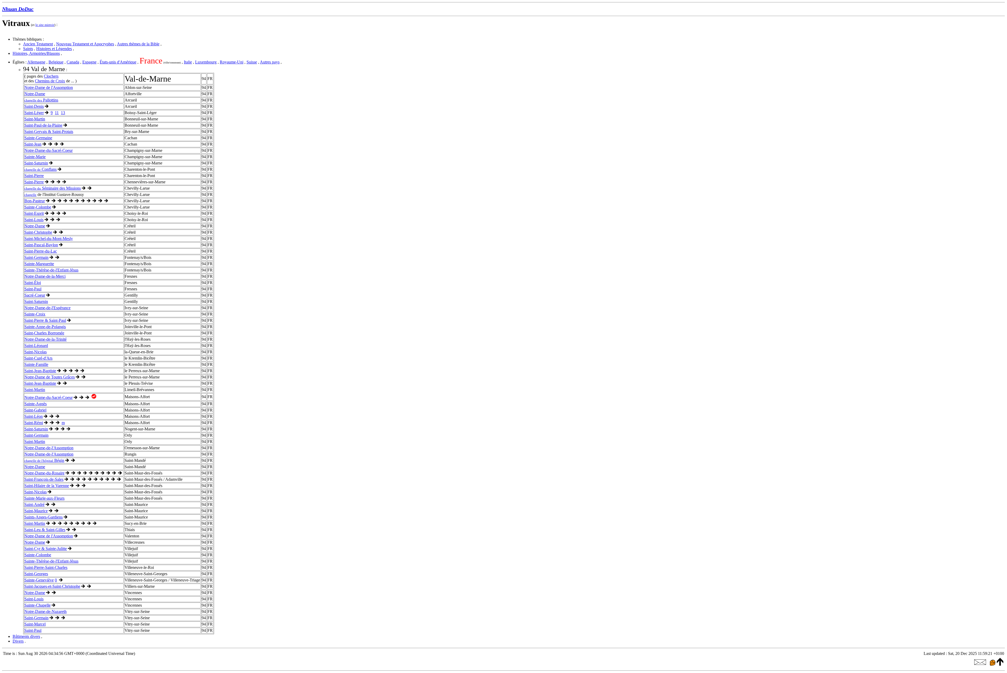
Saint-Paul (32, 289)
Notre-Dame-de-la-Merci (45, 276)
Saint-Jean (32, 144)
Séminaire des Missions (52, 188)
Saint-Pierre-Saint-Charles (45, 567)
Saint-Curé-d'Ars (38, 358)
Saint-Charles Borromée (44, 333)
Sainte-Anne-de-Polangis (45, 326)
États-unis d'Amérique (118, 62)
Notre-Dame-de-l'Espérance (47, 308)
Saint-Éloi (32, 282)
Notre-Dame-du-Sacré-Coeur (48, 150)
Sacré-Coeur (34, 295)
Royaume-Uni (231, 62)
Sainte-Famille (36, 364)
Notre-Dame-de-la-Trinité (45, 339)
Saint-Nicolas (35, 352)
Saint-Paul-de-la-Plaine (43, 125)
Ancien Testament (38, 44)
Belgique (56, 62)
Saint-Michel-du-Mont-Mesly (48, 238)
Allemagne (36, 62)
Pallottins (41, 100)
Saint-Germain (36, 257)
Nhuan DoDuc (18, 9)
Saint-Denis (34, 106)
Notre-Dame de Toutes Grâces (49, 377)
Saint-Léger (34, 112)
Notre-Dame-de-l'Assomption (48, 448)
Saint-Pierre (34, 175)
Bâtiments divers (26, 636)
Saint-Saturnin (36, 163)
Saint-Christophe (38, 232)
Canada (73, 62)
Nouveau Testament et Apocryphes (85, 44)
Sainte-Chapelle (37, 605)
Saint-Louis (34, 219)
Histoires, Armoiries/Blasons (36, 53)
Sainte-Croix (34, 314)
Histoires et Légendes (54, 48)
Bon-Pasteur (34, 201)
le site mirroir (44, 25)
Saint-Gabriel (35, 410)
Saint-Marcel (35, 624)
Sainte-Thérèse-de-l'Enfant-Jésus (51, 270)
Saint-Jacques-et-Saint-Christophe (52, 586)
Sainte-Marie (35, 156)
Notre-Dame (34, 94)
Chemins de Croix (50, 81)
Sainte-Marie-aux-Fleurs (44, 498)
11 (57, 112)
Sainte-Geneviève (39, 580)
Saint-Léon (33, 416)
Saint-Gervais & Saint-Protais (48, 131)
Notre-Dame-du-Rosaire (44, 473)
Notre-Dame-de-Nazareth (45, 611)
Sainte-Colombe (37, 207)
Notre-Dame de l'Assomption (48, 87)
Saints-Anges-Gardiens (43, 517)
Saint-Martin (34, 119)
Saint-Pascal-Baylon (41, 245)
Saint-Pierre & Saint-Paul (45, 320)
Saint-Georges (36, 573)
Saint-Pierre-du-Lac (40, 251)
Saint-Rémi (33, 422)
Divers (18, 641)
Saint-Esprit (34, 213)
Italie (188, 62)
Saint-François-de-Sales (43, 479)
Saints (28, 48)
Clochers (51, 76)
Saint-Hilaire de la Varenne (46, 485)
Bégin (44, 460)
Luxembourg (206, 62)
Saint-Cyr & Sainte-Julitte (45, 548)
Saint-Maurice (36, 511)
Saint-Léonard (36, 345)
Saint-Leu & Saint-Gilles (44, 529)
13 (63, 112)
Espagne (89, 62)
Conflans (40, 169)
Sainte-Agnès (35, 404)
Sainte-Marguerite (39, 263)
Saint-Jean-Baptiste (40, 370)
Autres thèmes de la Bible (138, 44)
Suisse (252, 62)
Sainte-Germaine (38, 138)
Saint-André (34, 504)
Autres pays (270, 62)
